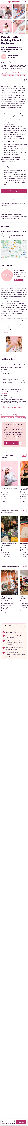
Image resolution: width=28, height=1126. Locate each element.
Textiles (20, 73)
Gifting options (11, 443)
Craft (14, 73)
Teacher (16, 80)
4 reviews (4, 393)
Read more (5, 332)
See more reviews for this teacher (14, 407)
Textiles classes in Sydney (10, 566)
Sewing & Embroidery (8, 75)
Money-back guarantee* (13, 635)
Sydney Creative (13, 55)
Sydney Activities (6, 73)
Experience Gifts (20, 75)
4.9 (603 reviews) (9, 1121)
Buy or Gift (21, 1122)
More (21, 80)
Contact (18, 280)
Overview (4, 80)
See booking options (14, 191)
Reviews (10, 80)
